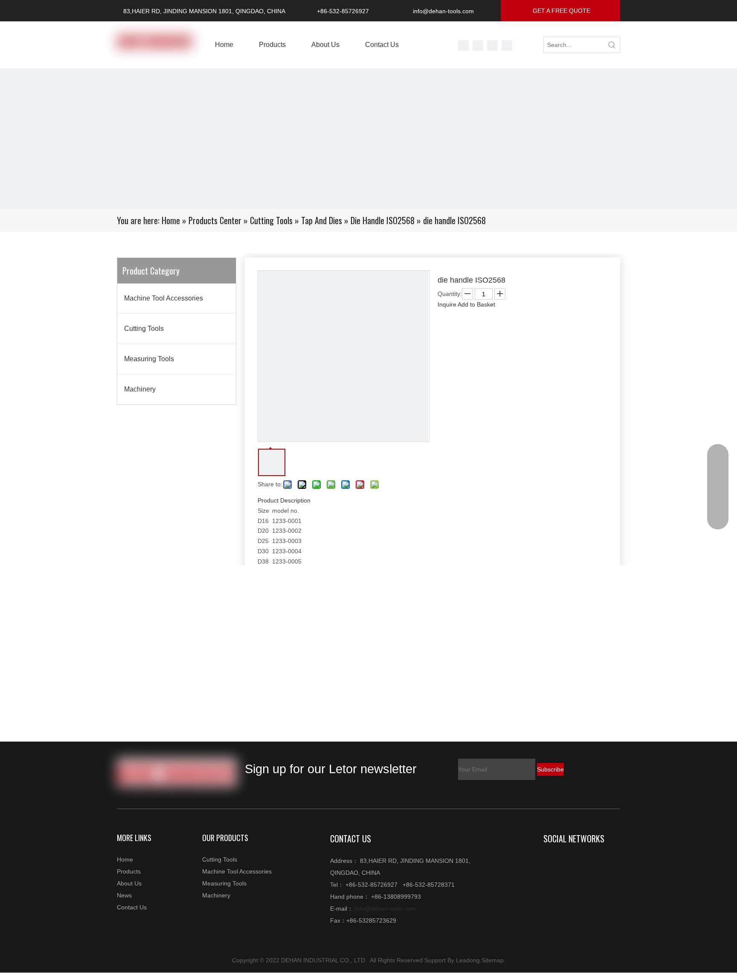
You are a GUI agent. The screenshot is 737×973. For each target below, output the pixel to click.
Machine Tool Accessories (163, 298)
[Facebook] (507, 44)
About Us (129, 883)
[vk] (479, 44)
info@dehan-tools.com (443, 11)
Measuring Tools (149, 358)
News (124, 895)
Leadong (468, 960)
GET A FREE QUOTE (560, 10)
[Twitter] (464, 44)
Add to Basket (476, 304)
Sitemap (493, 960)
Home (125, 859)
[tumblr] (493, 44)
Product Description (284, 500)
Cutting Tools (144, 328)
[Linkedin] (568, 861)
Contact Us (132, 907)
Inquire (447, 304)
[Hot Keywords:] (612, 45)
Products (129, 871)
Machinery (140, 389)
